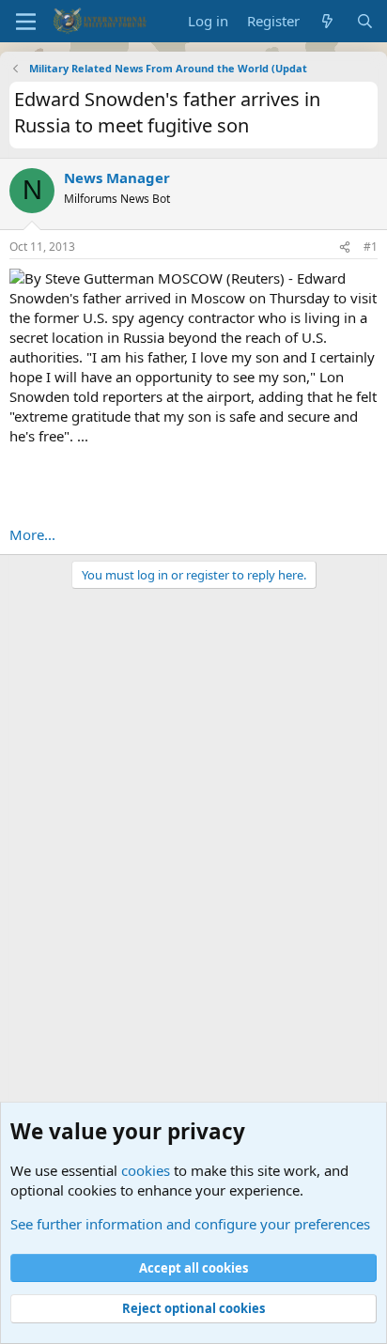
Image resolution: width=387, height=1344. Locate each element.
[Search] (365, 21)
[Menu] (26, 21)
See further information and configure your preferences (190, 1223)
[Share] (345, 247)
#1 (371, 247)
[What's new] (327, 21)
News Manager (117, 177)
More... (32, 534)
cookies (145, 1170)
